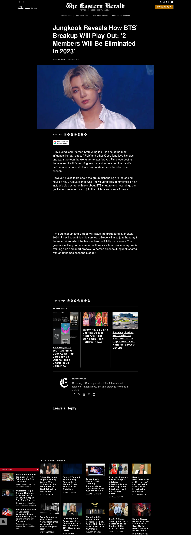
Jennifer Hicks (94, 494)
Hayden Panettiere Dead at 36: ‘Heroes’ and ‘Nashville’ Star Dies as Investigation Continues (140, 484)
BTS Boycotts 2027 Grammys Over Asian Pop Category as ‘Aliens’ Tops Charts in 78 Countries (63, 356)
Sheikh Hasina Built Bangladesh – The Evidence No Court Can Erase (26, 478)
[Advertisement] (95, 212)
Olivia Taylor (47, 494)
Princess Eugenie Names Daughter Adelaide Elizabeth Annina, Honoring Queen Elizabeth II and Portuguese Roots (118, 485)
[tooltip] (160, 2)
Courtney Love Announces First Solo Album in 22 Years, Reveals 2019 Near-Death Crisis (72, 524)
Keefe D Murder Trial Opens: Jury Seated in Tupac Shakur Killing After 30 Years (118, 524)
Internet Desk (48, 532)
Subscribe (114, 29)
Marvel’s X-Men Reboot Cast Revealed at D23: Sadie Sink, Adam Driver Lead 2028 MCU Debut (95, 523)
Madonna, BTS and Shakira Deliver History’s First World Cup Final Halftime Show (95, 335)
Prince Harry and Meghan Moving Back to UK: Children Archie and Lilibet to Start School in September (49, 484)
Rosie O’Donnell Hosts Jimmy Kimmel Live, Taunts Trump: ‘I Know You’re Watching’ (71, 483)
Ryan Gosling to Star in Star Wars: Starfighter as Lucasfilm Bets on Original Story (49, 523)
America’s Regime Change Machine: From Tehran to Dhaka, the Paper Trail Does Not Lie (25, 495)
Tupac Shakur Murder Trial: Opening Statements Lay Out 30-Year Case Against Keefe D (95, 485)
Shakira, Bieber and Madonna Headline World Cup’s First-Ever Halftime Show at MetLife (124, 340)
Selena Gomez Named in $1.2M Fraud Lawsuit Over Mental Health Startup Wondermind (140, 525)
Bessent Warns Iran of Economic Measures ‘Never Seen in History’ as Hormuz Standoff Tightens (26, 515)
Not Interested (93, 29)
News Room (60, 60)
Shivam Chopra (141, 534)
